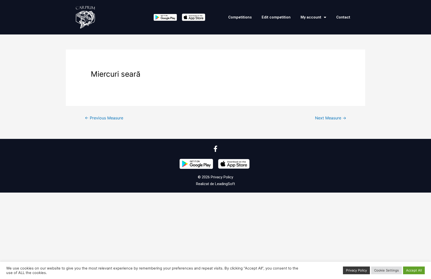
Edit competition (276, 17)
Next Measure (330, 118)
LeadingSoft (225, 184)
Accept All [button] (414, 270)
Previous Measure (104, 118)
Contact (343, 17)
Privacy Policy (221, 177)
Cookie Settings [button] (386, 270)
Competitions (240, 17)
